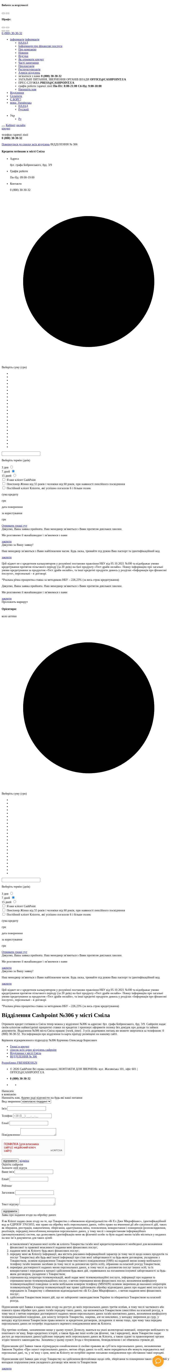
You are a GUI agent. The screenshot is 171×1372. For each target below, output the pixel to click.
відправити (10, 1160)
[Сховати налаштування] (7, 30)
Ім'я (4, 1108)
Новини (23, 52)
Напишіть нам (27, 89)
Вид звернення (11, 1101)
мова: (20, 102)
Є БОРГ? (15, 99)
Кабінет (10, 125)
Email (5, 1123)
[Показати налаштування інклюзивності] (3, 126)
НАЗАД (23, 42)
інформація (17, 39)
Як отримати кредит (31, 59)
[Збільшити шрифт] (3, 27)
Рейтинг (7, 1185)
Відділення (17, 92)
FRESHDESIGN (19, 1062)
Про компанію (27, 49)
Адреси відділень (29, 72)
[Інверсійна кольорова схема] (7, 13)
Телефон (7, 1115)
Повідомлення (11, 1134)
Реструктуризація (29, 69)
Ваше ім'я (8, 1171)
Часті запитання (28, 62)
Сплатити (16, 96)
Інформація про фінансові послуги (40, 46)
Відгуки (23, 56)
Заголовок (8, 1192)
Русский (23, 109)
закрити (7, 541)
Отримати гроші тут (14, 525)
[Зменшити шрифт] (7, 27)
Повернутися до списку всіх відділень (26, 144)
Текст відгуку (10, 1204)
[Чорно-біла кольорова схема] (3, 13)
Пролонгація (26, 66)
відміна (24, 1160)
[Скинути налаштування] (3, 30)
